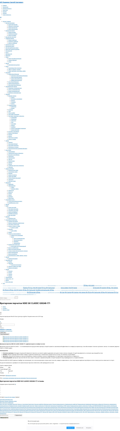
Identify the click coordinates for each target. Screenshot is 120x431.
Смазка (68, 405)
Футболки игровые (12, 33)
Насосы (10, 164)
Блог (1, 404)
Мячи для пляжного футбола (12, 49)
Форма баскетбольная (13, 74)
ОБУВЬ (7, 140)
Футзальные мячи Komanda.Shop (35, 407)
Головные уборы (12, 105)
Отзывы (5, 308)
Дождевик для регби (13, 210)
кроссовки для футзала (69, 288)
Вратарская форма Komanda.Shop (47, 409)
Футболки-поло (11, 218)
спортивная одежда (102, 290)
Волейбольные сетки (13, 202)
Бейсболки (13, 106)
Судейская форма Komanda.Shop (18, 409)
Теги (4, 283)
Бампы (7, 280)
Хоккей (10, 232)
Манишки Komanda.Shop (32, 409)
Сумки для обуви (12, 176)
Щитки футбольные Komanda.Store (44, 410)
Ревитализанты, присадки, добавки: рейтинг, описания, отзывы (102, 412)
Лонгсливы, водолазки (13, 114)
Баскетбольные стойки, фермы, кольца (17, 255)
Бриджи (10, 134)
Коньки (10, 272)
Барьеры (10, 229)
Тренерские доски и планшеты (15, 153)
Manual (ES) (28, 412)
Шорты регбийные (12, 212)
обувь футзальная (28, 290)
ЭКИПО (7, 257)
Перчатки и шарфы (13, 137)
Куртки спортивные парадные (18, 128)
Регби (7, 206)
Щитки (7, 63)
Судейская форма (10, 38)
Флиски (13, 125)
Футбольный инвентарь (14, 244)
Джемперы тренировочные (15, 88)
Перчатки (10, 263)
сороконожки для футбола (68, 290)
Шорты (10, 136)
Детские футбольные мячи (12, 47)
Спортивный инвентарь (11, 220)
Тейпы (12, 187)
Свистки (10, 159)
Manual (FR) (34, 412)
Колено (10, 193)
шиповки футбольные (28, 294)
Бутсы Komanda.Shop (5, 409)
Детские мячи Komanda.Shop (50, 407)
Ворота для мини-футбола (14, 249)
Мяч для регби (11, 215)
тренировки (19, 292)
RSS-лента (4, 404)
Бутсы (7, 52)
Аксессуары (8, 150)
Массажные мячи (18, 240)
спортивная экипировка (110, 290)
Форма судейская (12, 40)
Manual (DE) (16, 412)
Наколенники (11, 157)
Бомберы (13, 127)
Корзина (6, 401)
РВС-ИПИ (85, 412)
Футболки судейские (13, 41)
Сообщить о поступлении (6, 331)
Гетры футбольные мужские (16, 285)
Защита (10, 275)
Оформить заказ (13, 401)
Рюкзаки (10, 173)
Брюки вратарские (12, 24)
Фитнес (7, 204)
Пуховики (13, 102)
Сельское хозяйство (39, 404)
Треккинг (10, 142)
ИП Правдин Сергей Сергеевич (11, 2)
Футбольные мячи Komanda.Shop (19, 407)
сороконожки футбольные (81, 290)
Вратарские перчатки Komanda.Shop (64, 409)
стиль (15, 292)
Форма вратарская (12, 27)
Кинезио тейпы (15, 189)
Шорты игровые (12, 35)
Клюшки (10, 271)
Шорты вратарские (13, 29)
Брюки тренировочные (14, 91)
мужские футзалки (99, 288)
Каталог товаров (7, 21)
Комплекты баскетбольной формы (19, 75)
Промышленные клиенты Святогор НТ (79, 405)
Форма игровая (12, 32)
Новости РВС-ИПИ (53, 412)
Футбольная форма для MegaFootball (74, 410)
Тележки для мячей (13, 221)
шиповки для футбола (16, 294)
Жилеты (13, 100)
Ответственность (7, 14)
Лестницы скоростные (13, 224)
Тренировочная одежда (11, 86)
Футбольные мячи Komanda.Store (110, 409)
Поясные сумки (12, 181)
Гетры (7, 57)
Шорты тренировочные (14, 89)
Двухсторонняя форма (16, 77)
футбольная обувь (33, 292)
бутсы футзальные (48, 288)
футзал (62, 292)
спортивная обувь (93, 290)
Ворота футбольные (13, 252)
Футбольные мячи (10, 44)
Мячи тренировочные (19, 238)
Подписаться (3, 413)
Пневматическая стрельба (15, 405)
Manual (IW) (45, 412)
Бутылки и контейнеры (13, 154)
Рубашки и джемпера (13, 26)
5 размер (9, 285)
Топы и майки (11, 113)
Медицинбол (17, 243)
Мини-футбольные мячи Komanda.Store (9, 410)
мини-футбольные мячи (88, 288)
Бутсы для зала (9, 282)
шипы (35, 294)
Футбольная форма (10, 30)
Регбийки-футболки (13, 213)
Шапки (12, 108)
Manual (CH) (22, 412)
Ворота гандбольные (13, 247)
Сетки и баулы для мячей (14, 178)
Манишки (8, 55)
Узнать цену (3, 332)
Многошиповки (52, 285)
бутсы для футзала (34, 288)
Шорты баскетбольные (16, 78)
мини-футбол (79, 287)
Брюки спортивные (13, 133)
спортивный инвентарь (8, 292)
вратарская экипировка (20, 378)
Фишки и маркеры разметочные (16, 223)
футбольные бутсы (44, 292)
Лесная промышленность (58, 404)
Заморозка (10, 184)
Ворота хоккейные (12, 254)
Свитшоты (13, 120)
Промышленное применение (84, 404)
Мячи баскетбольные (13, 82)
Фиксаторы (11, 198)
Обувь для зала (88, 285)
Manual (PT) (39, 412)
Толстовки (13, 123)
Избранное (10, 402)
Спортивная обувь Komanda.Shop (82, 409)
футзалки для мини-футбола (82, 292)
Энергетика (31, 404)
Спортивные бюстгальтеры (14, 68)
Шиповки (13, 288)
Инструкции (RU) (105, 410)
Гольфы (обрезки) (12, 60)
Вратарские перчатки (11, 37)
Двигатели (47, 405)
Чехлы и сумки (14, 227)
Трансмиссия (53, 405)
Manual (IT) (10, 412)
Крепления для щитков (14, 64)
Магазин (2, 401)
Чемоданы (10, 179)
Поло (9, 111)
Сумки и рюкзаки (10, 168)
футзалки (68, 292)
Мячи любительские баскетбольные (63, 285)
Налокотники (11, 161)
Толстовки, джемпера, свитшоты (16, 116)
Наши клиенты (107, 405)
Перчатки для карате (16, 264)
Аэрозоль (10, 167)
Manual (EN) (97, 410)
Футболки (10, 109)
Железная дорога (48, 404)
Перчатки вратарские (31, 378)
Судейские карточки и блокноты (16, 165)
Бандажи (10, 196)
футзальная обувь (98, 292)
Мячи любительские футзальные (77, 285)
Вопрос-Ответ (6, 310)
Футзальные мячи (10, 46)
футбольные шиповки (54, 292)
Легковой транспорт (12, 404)
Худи (12, 122)
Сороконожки (9, 277)
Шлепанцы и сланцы (13, 147)
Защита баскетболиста (13, 83)
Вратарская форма (10, 23)
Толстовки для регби (13, 209)
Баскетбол (8, 72)
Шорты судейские (12, 43)
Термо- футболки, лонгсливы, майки (17, 71)
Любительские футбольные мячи (40, 285)
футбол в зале (24, 292)
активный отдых (20, 287)
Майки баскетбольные (16, 80)
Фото (1, 402)
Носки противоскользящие (14, 58)
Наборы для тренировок (17, 235)
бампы (25, 288)
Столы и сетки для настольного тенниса (18, 251)
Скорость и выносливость (14, 233)
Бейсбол (8, 216)
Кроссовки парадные (13, 145)
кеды (56, 287)
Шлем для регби (12, 207)
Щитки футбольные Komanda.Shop (82, 407)
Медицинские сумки (13, 170)
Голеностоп (11, 190)
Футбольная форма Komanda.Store (27, 410)
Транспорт (5, 10)
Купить (2, 327)
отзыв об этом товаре (10, 397)
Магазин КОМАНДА (62, 412)
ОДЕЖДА (8, 94)
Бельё (7, 66)
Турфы (9, 288)
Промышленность (7, 8)
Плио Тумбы (14, 230)
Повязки (10, 162)
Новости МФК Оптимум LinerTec (74, 412)
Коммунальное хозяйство (71, 404)
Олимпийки (14, 117)
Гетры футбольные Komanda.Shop (66, 407)
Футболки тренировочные (14, 92)
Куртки (12, 103)
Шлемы (10, 261)
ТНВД (84, 410)
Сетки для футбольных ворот (15, 201)
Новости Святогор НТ (40, 405)
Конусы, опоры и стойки (14, 226)
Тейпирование (11, 185)
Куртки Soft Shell (15, 130)
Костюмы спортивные (13, 131)
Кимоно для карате (13, 268)
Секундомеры (11, 151)
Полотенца (11, 156)
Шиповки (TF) (9, 54)
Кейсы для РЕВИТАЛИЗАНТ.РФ (96, 405)
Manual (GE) (112, 410)
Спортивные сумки (12, 171)
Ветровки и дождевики (16, 99)
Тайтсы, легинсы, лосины (14, 69)
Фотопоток (5, 402)
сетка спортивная (57, 290)
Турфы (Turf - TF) (9, 278)
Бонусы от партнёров (23, 404)
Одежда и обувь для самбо (14, 266)
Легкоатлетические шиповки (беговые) (17, 148)
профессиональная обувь (45, 290)
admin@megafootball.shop (6, 399)
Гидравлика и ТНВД (61, 405)
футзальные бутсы (111, 292)
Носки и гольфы (12, 139)
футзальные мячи (6, 294)
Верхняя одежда (12, 96)
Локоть (10, 195)
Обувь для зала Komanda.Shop (98, 407)
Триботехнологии (90, 410)
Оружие (5, 11)
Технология (5, 7)
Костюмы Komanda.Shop (96, 409)
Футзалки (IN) (9, 51)
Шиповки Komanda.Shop (112, 407)
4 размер (4, 285)
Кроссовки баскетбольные (14, 85)
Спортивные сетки (10, 199)
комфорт (58, 287)
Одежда (10, 274)
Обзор (4, 306)
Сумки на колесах (12, 175)
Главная (5, 5)
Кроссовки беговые (13, 144)
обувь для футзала (15, 290)
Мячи (12, 237)
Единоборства (9, 260)
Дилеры (5, 13)
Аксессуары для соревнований (18, 246)
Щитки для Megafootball (59, 410)
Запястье (10, 192)
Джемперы (13, 119)
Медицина (8, 182)
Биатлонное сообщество (98, 404)
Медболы (16, 241)
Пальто (12, 97)
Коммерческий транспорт (28, 405)
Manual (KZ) (5, 412)
